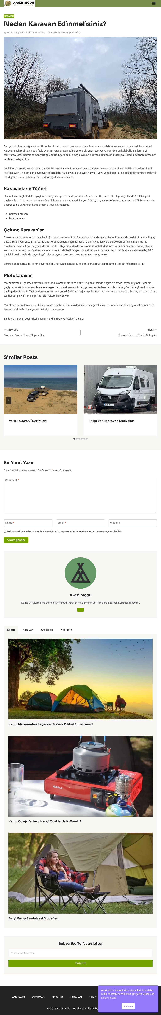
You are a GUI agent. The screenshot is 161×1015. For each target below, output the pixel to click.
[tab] (74, 439)
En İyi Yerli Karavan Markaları (111, 421)
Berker (9, 32)
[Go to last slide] (8, 400)
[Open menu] (153, 3)
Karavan (9, 16)
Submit (80, 963)
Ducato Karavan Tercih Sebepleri (138, 332)
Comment (12, 480)
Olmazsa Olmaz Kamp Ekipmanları (24, 332)
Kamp (92, 997)
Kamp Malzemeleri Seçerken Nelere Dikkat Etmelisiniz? (50, 724)
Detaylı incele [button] (108, 997)
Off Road (38, 997)
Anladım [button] (128, 1006)
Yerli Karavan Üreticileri (28, 421)
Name (9, 523)
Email (62, 523)
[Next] (152, 400)
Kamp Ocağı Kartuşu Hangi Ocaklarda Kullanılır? (45, 821)
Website (115, 523)
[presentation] (40, 389)
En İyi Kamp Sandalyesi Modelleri (33, 918)
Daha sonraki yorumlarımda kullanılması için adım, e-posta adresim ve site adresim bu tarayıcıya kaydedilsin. (65, 531)
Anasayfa (18, 997)
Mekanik (57, 997)
